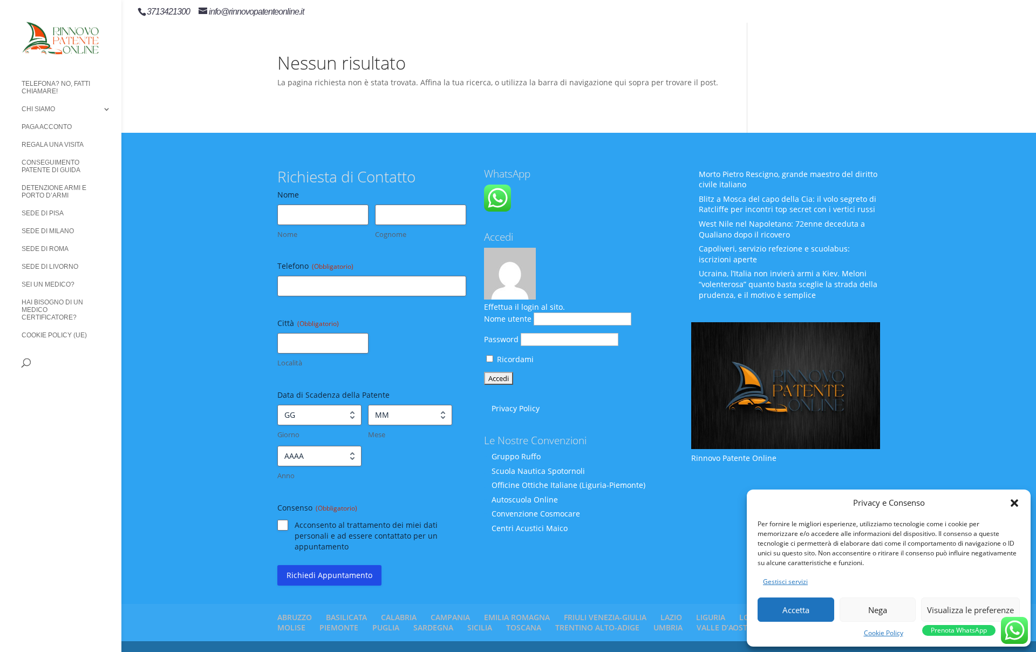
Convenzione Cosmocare (536, 513)
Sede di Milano (48, 231)
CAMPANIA (450, 617)
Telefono (315, 266)
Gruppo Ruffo (516, 456)
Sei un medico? (48, 284)
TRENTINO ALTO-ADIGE (597, 627)
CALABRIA (399, 617)
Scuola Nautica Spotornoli (538, 471)
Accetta (795, 610)
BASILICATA (346, 617)
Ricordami (514, 359)
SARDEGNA (433, 627)
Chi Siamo (38, 109)
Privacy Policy (516, 408)
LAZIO (671, 617)
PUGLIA (385, 627)
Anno (286, 475)
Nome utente (507, 319)
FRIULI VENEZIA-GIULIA (605, 617)
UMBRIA (668, 627)
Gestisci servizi (785, 581)
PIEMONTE (338, 627)
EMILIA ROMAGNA (517, 617)
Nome (287, 234)
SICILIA (479, 627)
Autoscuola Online (525, 499)
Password (501, 339)
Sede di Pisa (43, 213)
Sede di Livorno (50, 266)
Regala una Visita (53, 144)
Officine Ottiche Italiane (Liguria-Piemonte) (568, 485)
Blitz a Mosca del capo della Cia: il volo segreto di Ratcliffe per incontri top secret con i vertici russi (787, 204)
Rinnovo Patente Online (733, 458)
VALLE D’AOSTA (724, 627)
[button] (1014, 503)
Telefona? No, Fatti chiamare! (56, 87)
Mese (376, 434)
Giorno (288, 434)
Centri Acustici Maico (530, 528)
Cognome (390, 234)
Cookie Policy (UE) (54, 335)
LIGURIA (710, 617)
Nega (877, 610)
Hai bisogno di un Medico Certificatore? (52, 309)
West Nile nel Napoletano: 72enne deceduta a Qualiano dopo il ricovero (782, 229)
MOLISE (291, 627)
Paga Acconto (47, 127)
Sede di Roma (45, 249)
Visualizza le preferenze (970, 610)
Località (289, 363)
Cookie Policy (883, 632)
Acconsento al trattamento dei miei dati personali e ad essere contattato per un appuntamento (366, 536)
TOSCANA (523, 627)
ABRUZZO (294, 617)
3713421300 (168, 11)
